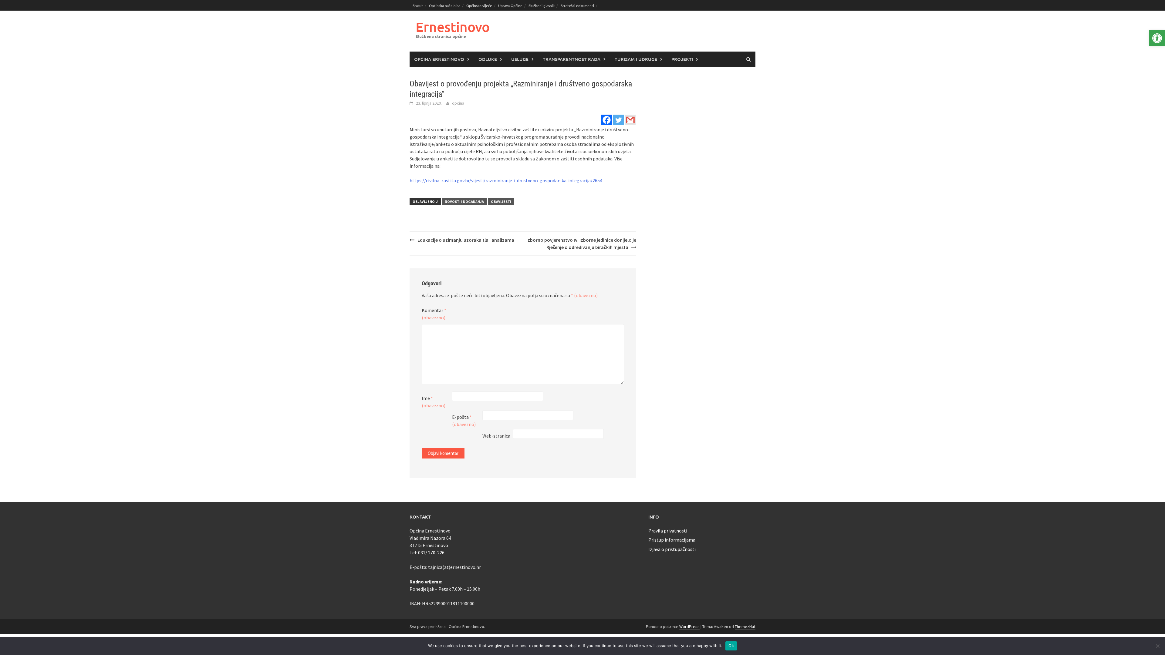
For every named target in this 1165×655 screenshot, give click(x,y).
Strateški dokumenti (577, 5)
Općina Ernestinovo (439, 59)
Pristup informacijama (671, 540)
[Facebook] (606, 120)
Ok (731, 645)
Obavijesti (501, 201)
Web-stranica (496, 436)
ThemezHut (745, 626)
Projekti (682, 59)
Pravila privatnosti (667, 531)
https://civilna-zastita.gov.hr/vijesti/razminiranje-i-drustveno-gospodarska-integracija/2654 (506, 180)
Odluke (487, 59)
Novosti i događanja (464, 201)
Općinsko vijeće (479, 5)
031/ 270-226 (431, 552)
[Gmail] (630, 120)
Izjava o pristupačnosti (672, 549)
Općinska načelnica (444, 5)
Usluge (519, 59)
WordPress (689, 626)
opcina (458, 103)
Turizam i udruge (636, 59)
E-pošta (464, 420)
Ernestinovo (453, 26)
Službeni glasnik (541, 5)
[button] (1157, 38)
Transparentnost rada (571, 59)
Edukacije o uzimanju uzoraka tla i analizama (465, 240)
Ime (433, 401)
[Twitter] (618, 120)
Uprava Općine (510, 5)
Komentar (434, 314)
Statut (418, 5)
